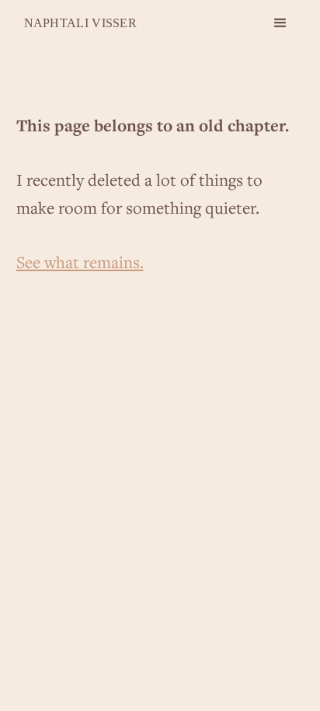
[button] (280, 23)
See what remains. (80, 262)
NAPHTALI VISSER (80, 23)
